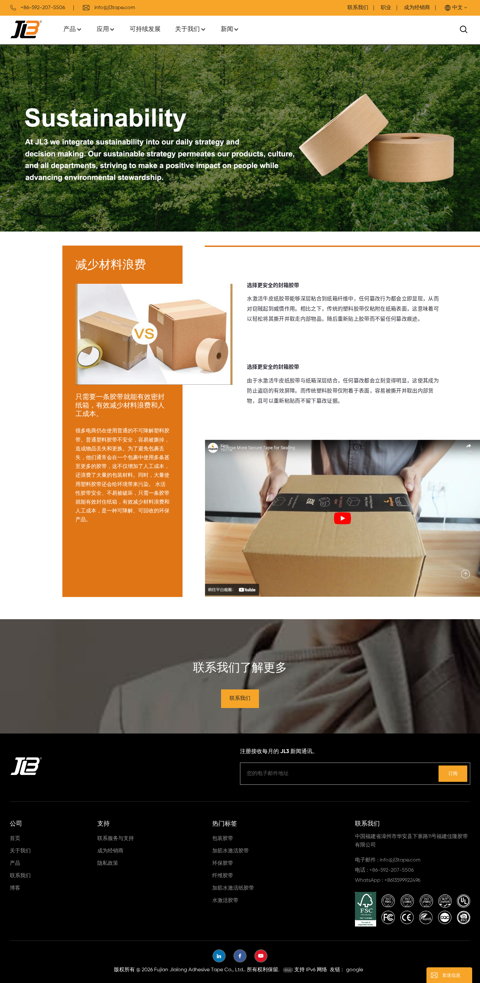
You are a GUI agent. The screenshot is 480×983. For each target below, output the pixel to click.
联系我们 (357, 7)
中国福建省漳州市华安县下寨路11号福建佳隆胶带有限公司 (411, 841)
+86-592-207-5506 (43, 7)
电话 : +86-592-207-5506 (384, 870)
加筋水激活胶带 (230, 851)
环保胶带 (222, 863)
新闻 (227, 29)
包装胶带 (222, 838)
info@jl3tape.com (114, 7)
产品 (69, 29)
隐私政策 (107, 863)
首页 (15, 838)
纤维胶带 (222, 875)
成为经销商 (417, 7)
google (354, 970)
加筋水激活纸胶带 (233, 888)
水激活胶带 (225, 900)
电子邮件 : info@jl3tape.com (388, 860)
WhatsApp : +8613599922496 (387, 880)
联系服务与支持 (115, 838)
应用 (103, 29)
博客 (15, 888)
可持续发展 (145, 29)
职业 (386, 7)
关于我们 (187, 29)
